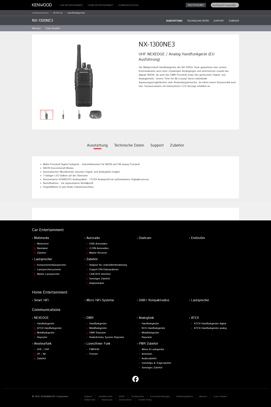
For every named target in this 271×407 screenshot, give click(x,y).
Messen (36, 28)
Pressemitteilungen (160, 396)
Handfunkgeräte (45, 323)
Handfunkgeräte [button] (76, 12)
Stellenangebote (184, 396)
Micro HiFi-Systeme (100, 300)
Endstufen (198, 238)
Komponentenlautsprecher (51, 265)
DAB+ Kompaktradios (154, 300)
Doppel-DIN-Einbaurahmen (104, 269)
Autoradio (93, 238)
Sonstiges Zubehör (99, 278)
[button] (83, 74)
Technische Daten (198, 20)
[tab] (97, 147)
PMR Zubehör (148, 343)
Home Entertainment (100, 5)
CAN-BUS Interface (100, 274)
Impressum (107, 399)
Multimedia (41, 238)
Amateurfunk (43, 343)
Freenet (93, 354)
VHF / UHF (43, 349)
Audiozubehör (149, 358)
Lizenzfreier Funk (98, 343)
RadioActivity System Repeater (106, 337)
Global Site (89, 399)
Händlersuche (105, 396)
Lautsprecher (43, 259)
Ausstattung (174, 20)
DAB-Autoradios (98, 244)
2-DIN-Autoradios (99, 248)
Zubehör (234, 20)
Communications (128, 5)
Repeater (42, 337)
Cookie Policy (145, 399)
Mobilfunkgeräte (46, 333)
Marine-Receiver (98, 253)
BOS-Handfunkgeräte (153, 328)
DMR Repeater (97, 333)
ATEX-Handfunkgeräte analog (210, 328)
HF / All (41, 354)
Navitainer (42, 248)
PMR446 (94, 349)
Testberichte (137, 396)
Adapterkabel (96, 283)
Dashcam (145, 238)
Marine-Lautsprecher (48, 274)
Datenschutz (125, 399)
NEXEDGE (58, 12)
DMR (89, 318)
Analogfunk (146, 318)
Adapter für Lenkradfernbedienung (108, 265)
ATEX (195, 318)
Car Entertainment (71, 5)
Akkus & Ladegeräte (153, 349)
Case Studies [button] (52, 28)
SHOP (122, 396)
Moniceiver (43, 244)
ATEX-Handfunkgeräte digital (210, 323)
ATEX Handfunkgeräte (49, 328)
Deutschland (196, 5)
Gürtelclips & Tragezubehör (156, 363)
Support (219, 20)
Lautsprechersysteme (49, 269)
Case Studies (220, 396)
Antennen (147, 354)
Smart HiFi (41, 300)
